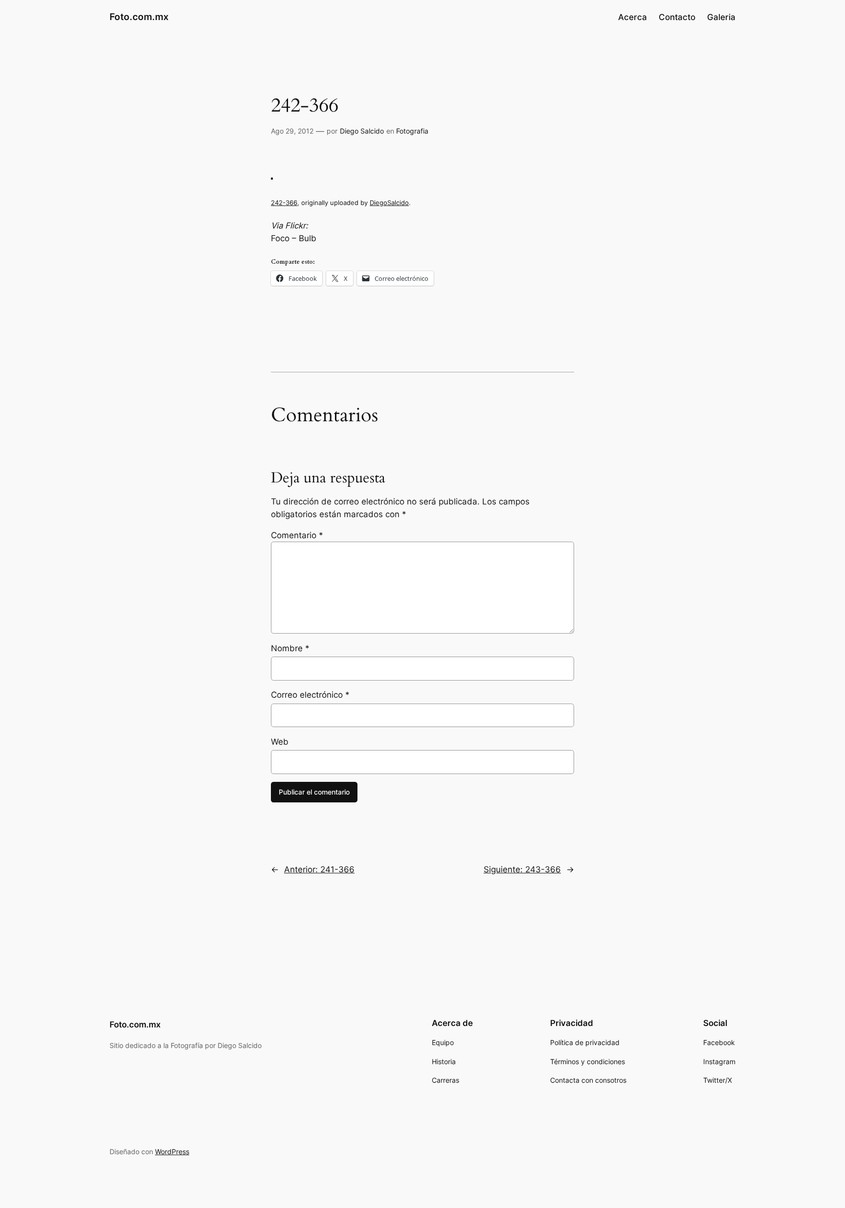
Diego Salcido (362, 131)
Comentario (297, 535)
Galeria (721, 17)
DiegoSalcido (389, 202)
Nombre (290, 648)
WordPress (172, 1151)
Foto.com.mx (139, 17)
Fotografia (412, 131)
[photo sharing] (272, 177)
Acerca (632, 17)
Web (280, 742)
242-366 (284, 202)
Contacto (677, 17)
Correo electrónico (310, 695)
